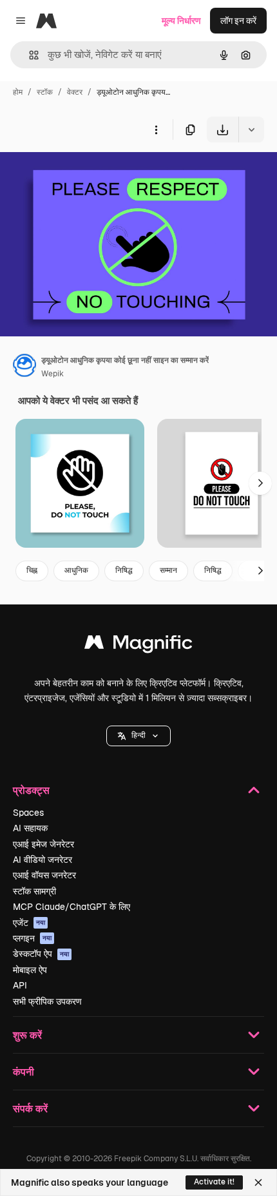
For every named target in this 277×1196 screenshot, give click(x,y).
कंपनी (23, 1071)
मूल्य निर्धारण (181, 20)
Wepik (52, 374)
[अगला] (260, 483)
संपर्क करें (30, 1108)
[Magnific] (138, 645)
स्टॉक (45, 92)
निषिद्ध (124, 570)
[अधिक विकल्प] (156, 129)
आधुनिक (76, 570)
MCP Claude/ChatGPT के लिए (71, 906)
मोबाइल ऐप (30, 970)
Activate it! (214, 1182)
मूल (70, 172)
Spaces (28, 812)
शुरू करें (27, 1034)
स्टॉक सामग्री (34, 891)
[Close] (258, 1182)
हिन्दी (138, 735)
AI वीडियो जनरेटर (42, 859)
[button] (138, 736)
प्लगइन (32, 938)
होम (18, 92)
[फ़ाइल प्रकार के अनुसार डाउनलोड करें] (251, 129)
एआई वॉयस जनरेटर (44, 875)
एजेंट (29, 923)
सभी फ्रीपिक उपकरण (47, 1001)
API (20, 985)
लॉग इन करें (238, 20)
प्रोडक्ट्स (31, 789)
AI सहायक (30, 828)
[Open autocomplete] (28, 55)
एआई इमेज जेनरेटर (43, 844)
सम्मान (168, 570)
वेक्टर (74, 92)
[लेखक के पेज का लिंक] (24, 367)
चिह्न (31, 570)
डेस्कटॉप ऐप (41, 954)
